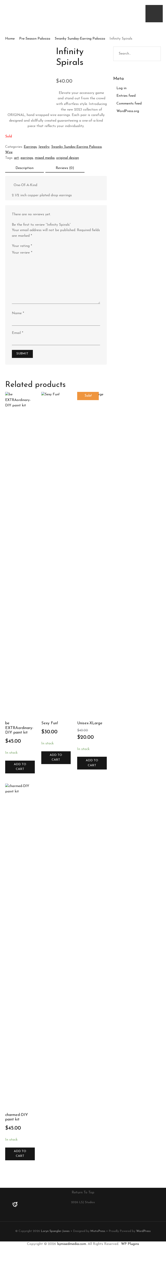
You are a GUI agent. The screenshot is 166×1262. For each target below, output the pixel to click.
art (16, 158)
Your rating (22, 246)
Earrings (30, 147)
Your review (22, 252)
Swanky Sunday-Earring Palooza (80, 38)
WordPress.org (128, 111)
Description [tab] (25, 168)
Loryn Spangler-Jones (55, 1231)
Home (10, 38)
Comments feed (129, 103)
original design (67, 158)
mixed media (44, 158)
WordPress (143, 1231)
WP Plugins (130, 1244)
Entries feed (126, 96)
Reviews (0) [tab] (65, 168)
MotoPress (97, 1231)
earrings (27, 158)
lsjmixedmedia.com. (72, 1244)
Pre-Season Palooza (34, 38)
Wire (9, 152)
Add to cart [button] (20, 767)
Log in (121, 88)
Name (18, 313)
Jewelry (43, 147)
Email (17, 333)
